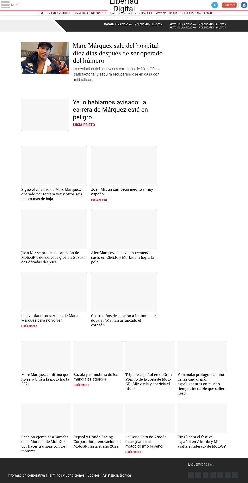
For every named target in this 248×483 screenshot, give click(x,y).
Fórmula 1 (145, 13)
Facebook (191, 475)
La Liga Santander (59, 13)
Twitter (198, 475)
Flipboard (220, 475)
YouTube (213, 475)
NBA (112, 13)
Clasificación (124, 24)
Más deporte (205, 13)
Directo (214, 5)
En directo (187, 13)
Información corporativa (26, 475)
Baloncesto (98, 13)
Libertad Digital (98, 465)
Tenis (121, 13)
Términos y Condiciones (66, 475)
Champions (81, 13)
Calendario (142, 24)
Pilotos (157, 24)
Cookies (93, 475)
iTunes (235, 475)
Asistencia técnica (116, 475)
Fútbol (39, 13)
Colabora (229, 5)
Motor (132, 13)
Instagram (205, 475)
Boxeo (173, 13)
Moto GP (161, 13)
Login (244, 5)
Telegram (228, 475)
